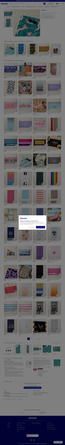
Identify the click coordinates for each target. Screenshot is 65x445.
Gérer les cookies (32, 227)
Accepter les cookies (40, 227)
